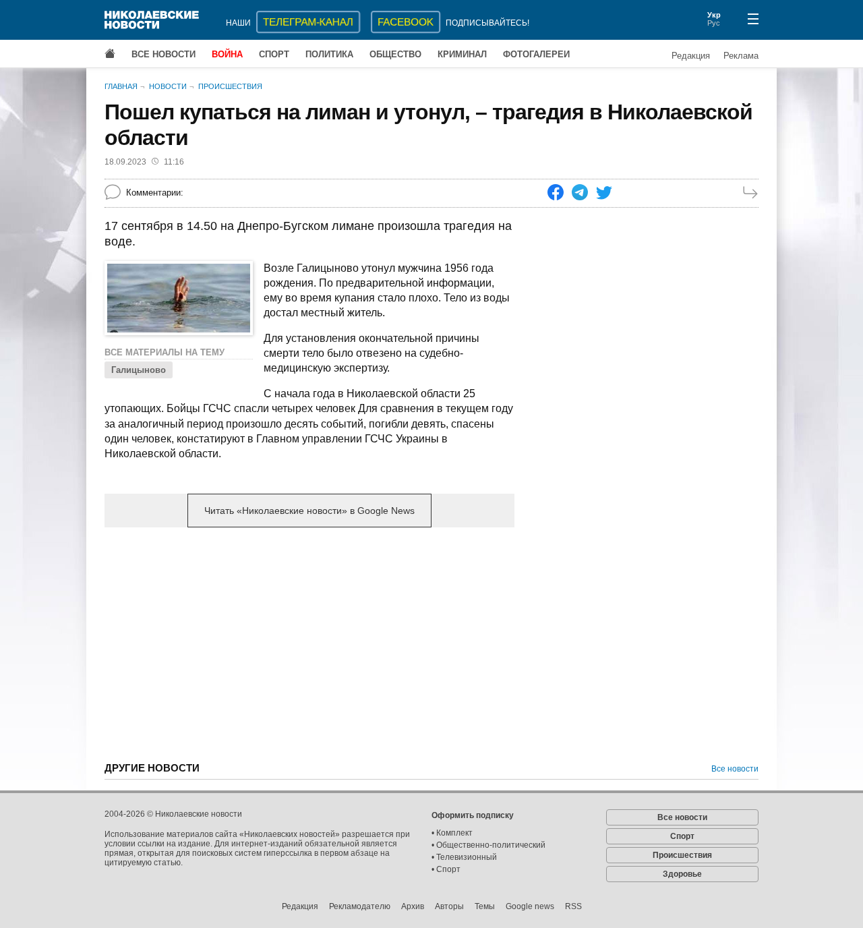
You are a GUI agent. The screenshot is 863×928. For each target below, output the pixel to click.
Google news (530, 906)
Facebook (406, 22)
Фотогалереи (536, 54)
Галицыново (138, 370)
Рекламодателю (359, 906)
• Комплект (452, 833)
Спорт (274, 54)
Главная (121, 86)
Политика (329, 54)
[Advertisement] (309, 643)
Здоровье (682, 874)
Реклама (740, 56)
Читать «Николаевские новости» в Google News (309, 510)
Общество (395, 54)
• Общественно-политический (488, 845)
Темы (485, 906)
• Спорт (446, 869)
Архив (412, 906)
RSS (573, 906)
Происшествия (230, 86)
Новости (168, 86)
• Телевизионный (464, 857)
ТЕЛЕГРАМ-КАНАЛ (308, 22)
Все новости (163, 54)
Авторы (449, 906)
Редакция (691, 56)
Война (227, 54)
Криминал (462, 54)
